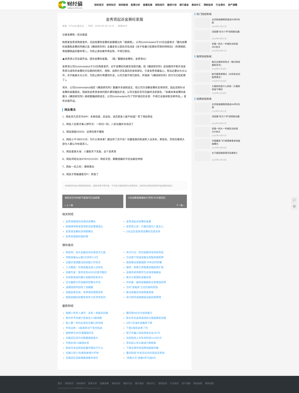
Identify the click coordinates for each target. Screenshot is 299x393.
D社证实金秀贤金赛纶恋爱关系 (143, 231)
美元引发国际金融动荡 (138, 277)
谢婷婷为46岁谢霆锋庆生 (80, 332)
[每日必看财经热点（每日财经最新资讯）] (202, 62)
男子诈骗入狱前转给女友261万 (143, 332)
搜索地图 (209, 383)
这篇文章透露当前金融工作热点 (83, 262)
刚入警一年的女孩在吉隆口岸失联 (84, 322)
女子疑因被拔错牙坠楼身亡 (225, 152)
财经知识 (111, 4)
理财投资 (208, 4)
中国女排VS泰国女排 (77, 342)
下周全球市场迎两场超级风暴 (142, 347)
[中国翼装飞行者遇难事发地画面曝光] (202, 141)
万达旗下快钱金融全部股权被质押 (145, 257)
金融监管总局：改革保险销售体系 (84, 292)
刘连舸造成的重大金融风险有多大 (84, 277)
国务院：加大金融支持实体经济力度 (86, 252)
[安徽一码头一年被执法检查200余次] (202, 44)
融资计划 (172, 4)
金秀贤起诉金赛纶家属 (138, 221)
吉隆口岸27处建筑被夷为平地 (82, 352)
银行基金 (184, 4)
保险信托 (159, 4)
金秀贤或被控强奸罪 (77, 236)
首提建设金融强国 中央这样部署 (144, 262)
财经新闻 (123, 4)
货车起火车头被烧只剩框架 (141, 342)
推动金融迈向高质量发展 (140, 292)
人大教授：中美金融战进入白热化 (84, 267)
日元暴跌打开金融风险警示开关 (83, 282)
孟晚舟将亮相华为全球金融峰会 (143, 272)
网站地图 (197, 383)
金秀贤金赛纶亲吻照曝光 (79, 231)
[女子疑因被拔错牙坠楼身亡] (202, 153)
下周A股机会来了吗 (137, 327)
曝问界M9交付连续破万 (139, 312)
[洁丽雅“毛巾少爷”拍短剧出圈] (202, 32)
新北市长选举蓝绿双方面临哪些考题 (146, 317)
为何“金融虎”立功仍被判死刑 (142, 287)
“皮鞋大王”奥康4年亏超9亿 (141, 357)
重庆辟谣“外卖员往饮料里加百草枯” (145, 352)
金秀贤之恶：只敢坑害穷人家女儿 (145, 226)
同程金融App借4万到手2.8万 (82, 257)
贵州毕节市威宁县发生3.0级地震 (84, 317)
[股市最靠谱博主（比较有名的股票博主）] (202, 74)
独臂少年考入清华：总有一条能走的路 (87, 312)
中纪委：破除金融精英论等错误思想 (146, 282)
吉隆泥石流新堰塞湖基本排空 (82, 357)
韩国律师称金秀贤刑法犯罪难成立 (84, 226)
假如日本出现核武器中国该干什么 (84, 347)
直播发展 (147, 4)
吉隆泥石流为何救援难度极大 (82, 337)
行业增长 (220, 4)
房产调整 (232, 4)
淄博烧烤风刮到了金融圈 (79, 287)
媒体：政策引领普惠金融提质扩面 (145, 267)
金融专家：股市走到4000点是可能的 (86, 272)
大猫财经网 (78, 388)
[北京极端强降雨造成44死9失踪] (202, 20)
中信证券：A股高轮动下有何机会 (84, 327)
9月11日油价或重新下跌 (139, 322)
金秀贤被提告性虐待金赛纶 (81, 221)
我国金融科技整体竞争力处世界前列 (86, 297)
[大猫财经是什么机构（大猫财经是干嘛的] (202, 86)
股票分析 (135, 4)
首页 (60, 383)
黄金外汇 (196, 4)
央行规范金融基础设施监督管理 (143, 297)
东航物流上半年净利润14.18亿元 (144, 337)
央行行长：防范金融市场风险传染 (145, 252)
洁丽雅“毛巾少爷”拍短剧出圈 (226, 31)
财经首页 (99, 4)
